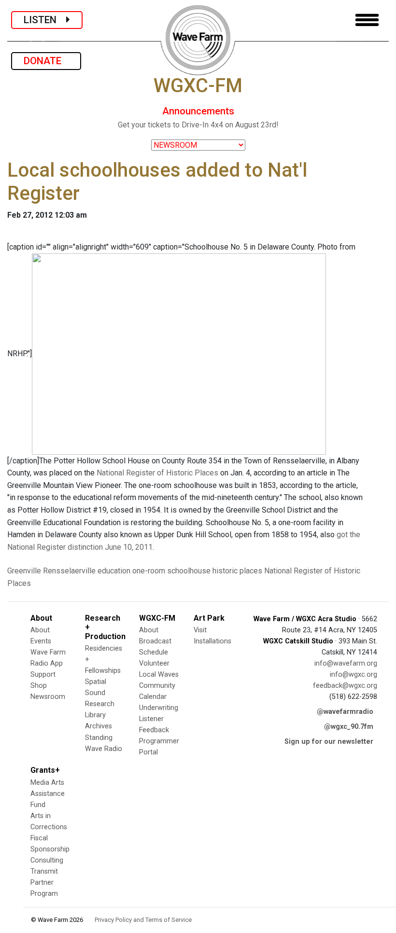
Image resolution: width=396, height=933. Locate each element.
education (114, 570)
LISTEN (45, 20)
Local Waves (159, 674)
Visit (200, 630)
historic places (237, 570)
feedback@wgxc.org (345, 686)
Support (43, 674)
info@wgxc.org (353, 674)
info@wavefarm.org (345, 663)
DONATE (46, 61)
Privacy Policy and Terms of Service (143, 919)
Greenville (24, 570)
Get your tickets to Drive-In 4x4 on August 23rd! (198, 124)
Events (40, 641)
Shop (38, 686)
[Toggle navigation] (367, 20)
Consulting (46, 860)
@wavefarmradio (345, 712)
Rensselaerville (69, 570)
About (40, 630)
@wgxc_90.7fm (348, 727)
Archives (98, 726)
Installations (212, 641)
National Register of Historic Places (157, 472)
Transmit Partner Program (44, 882)
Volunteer (154, 663)
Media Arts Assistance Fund (47, 794)
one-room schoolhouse (171, 570)
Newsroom (47, 697)
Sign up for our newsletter (328, 742)
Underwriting (158, 708)
